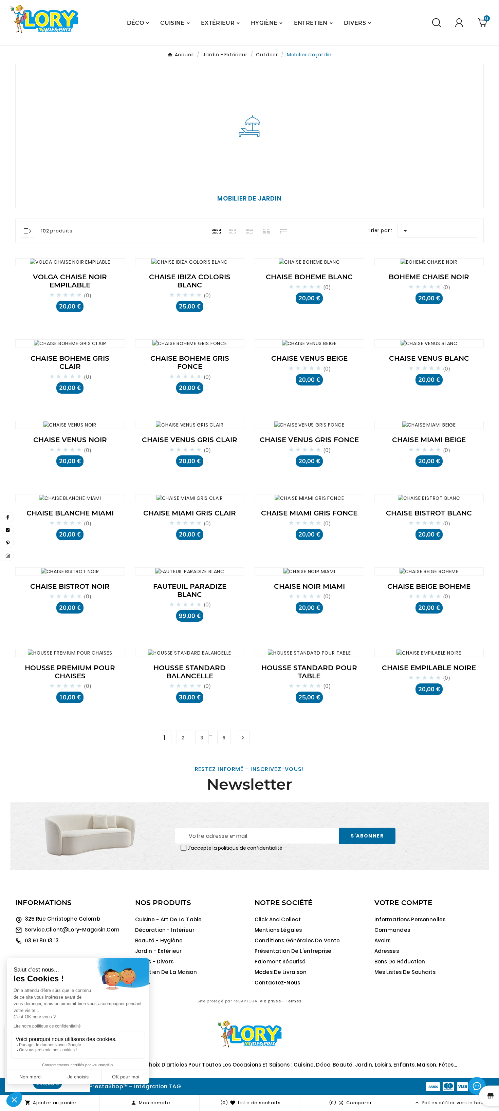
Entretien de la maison (166, 972)
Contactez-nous (277, 982)
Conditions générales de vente (297, 940)
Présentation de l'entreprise (293, 951)
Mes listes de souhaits (405, 972)
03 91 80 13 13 (42, 940)
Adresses (386, 951)
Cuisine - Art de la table (168, 919)
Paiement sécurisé (280, 961)
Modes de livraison (281, 972)
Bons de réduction (399, 961)
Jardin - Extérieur (158, 951)
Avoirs (382, 940)
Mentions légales (278, 930)
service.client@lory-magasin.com (72, 929)
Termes (293, 1001)
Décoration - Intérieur (165, 930)
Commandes (392, 930)
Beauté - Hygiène (159, 940)
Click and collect (278, 919)
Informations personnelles (410, 919)
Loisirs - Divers (154, 961)
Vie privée (270, 1001)
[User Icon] (460, 22)
